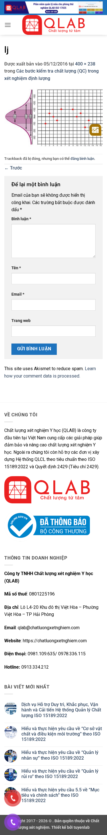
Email (17, 294)
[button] (7, 25)
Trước (13, 168)
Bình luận (21, 219)
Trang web (21, 320)
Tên (16, 268)
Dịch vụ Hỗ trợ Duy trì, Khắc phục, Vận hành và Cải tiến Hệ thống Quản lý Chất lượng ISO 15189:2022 (61, 710)
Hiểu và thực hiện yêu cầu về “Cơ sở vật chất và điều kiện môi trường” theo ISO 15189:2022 (61, 734)
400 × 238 (85, 64)
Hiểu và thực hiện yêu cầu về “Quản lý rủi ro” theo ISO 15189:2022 (59, 773)
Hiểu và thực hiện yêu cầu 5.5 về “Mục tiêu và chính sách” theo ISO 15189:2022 (60, 795)
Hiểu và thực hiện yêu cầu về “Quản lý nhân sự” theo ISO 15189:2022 (59, 755)
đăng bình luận (82, 158)
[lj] (53, 117)
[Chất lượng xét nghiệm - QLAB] (54, 25)
